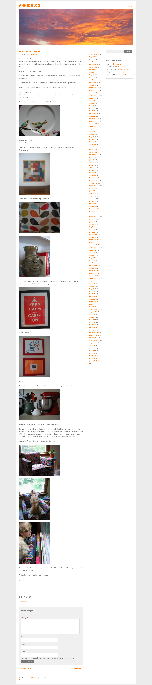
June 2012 (92, 134)
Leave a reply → (24, 601)
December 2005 (94, 332)
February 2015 (93, 64)
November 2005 (94, 335)
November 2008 (94, 242)
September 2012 (94, 126)
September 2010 (94, 185)
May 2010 (92, 196)
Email (23, 644)
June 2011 (92, 162)
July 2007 (92, 283)
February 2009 (93, 234)
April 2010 (92, 198)
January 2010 (93, 206)
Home (130, 6)
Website (23, 652)
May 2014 (92, 75)
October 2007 (93, 276)
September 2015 (94, 54)
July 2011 (92, 160)
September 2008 (94, 247)
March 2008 (92, 263)
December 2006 (94, 301)
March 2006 (92, 325)
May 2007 (92, 289)
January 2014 (93, 85)
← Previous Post (25, 668)
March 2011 (92, 170)
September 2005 (94, 340)
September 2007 (94, 278)
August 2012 (93, 129)
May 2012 (92, 137)
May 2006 (92, 319)
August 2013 (93, 98)
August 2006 (93, 312)
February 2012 (93, 142)
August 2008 (93, 250)
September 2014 (94, 70)
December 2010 (94, 178)
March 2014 (92, 80)
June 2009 (92, 224)
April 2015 (92, 59)
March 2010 (92, 201)
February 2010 (93, 203)
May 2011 (92, 165)
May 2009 (92, 227)
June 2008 (92, 255)
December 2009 (94, 209)
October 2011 (93, 152)
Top (20, 680)
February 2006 (93, 327)
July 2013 (92, 100)
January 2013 (93, 116)
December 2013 (94, 88)
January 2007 (93, 299)
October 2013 (93, 93)
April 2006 (92, 322)
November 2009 (94, 211)
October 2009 (93, 214)
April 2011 (92, 167)
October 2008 (93, 245)
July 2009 (92, 222)
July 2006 (92, 314)
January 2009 (93, 237)
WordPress (34, 678)
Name (23, 637)
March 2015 (92, 62)
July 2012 (92, 131)
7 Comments (33, 54)
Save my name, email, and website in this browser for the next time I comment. (49, 658)
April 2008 (92, 260)
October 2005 (93, 337)
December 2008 (94, 239)
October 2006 (93, 307)
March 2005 (92, 356)
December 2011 (94, 147)
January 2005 (93, 361)
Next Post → (78, 668)
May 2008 (92, 258)
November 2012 (94, 121)
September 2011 (94, 155)
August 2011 (93, 157)
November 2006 (94, 304)
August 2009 (93, 219)
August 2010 (93, 188)
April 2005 (92, 353)
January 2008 (93, 268)
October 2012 (93, 124)
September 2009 (94, 216)
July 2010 (92, 191)
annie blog (29, 5)
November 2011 (94, 149)
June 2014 (92, 72)
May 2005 (92, 350)
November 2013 (94, 90)
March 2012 (92, 139)
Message (24, 617)
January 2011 (93, 175)
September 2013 (94, 95)
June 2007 (92, 286)
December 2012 (94, 118)
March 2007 (92, 294)
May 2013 (92, 105)
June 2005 (92, 348)
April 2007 (92, 291)
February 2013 (93, 113)
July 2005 (92, 345)
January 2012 (93, 144)
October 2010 (93, 183)
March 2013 (92, 111)
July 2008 (92, 252)
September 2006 (94, 309)
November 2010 (94, 180)
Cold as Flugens (116, 64)
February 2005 (93, 358)
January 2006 (93, 330)
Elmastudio (52, 678)
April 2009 (92, 229)
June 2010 (92, 193)
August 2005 (93, 343)
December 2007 (94, 270)
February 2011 (93, 172)
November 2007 (94, 273)
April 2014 (92, 77)
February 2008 (93, 265)
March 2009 (92, 232)
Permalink (22, 581)
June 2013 (92, 103)
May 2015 (92, 57)
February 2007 (93, 296)
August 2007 (93, 281)
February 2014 (93, 82)
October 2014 (93, 67)
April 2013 (92, 108)
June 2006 (92, 317)
